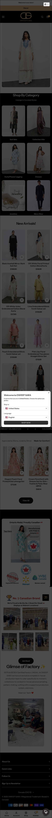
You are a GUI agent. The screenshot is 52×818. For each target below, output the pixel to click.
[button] (47, 4)
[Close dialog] (49, 392)
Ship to (6, 404)
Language (7, 413)
